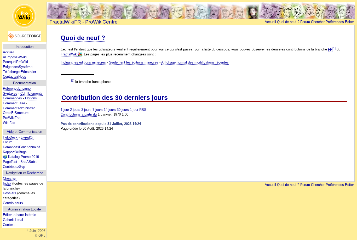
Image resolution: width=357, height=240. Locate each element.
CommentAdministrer (19, 108)
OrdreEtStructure (15, 113)
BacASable (28, 162)
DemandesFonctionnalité (21, 147)
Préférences (335, 22)
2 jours (75, 110)
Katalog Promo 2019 (23, 157)
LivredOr (27, 137)
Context (9, 225)
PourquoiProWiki (15, 62)
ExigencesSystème (17, 67)
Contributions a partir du (79, 114)
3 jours (86, 110)
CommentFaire (14, 103)
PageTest (10, 162)
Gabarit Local (13, 220)
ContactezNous (14, 76)
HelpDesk (10, 137)
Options (31, 98)
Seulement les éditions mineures (133, 62)
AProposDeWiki (15, 57)
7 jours (98, 110)
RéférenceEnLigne (17, 88)
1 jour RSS (138, 110)
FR (330, 50)
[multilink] (80, 54)
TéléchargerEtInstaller (19, 72)
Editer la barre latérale (19, 215)
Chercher (9, 178)
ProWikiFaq (11, 118)
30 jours (123, 110)
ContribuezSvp (14, 167)
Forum (8, 142)
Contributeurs (13, 203)
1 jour (65, 110)
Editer (349, 22)
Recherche (35, 173)
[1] (334, 48)
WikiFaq (9, 123)
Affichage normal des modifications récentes (195, 62)
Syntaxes (10, 93)
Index (7, 183)
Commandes (12, 98)
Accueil (8, 52)
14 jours (110, 110)
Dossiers (9, 193)
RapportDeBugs (15, 152)
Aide (10, 132)
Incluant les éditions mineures (83, 62)
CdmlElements (31, 93)
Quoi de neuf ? (288, 22)
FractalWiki (69, 54)
